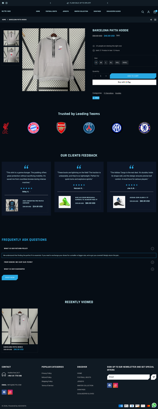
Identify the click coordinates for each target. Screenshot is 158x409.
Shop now (9, 277)
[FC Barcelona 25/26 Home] (151, 19)
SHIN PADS (81, 390)
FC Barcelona (108, 93)
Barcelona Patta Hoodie (13, 347)
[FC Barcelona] (155, 19)
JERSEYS (80, 381)
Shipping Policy (47, 381)
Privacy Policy (47, 373)
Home (4, 20)
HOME (79, 373)
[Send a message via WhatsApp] (154, 405)
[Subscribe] (153, 377)
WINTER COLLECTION (85, 385)
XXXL (125, 62)
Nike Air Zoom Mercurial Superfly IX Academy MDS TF (86, 199)
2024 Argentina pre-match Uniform (33, 202)
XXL (117, 62)
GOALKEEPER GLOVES (85, 394)
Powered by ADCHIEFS (17, 406)
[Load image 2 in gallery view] (11, 54)
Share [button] (97, 98)
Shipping (97, 41)
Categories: (97, 93)
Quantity (96, 71)
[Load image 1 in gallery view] (11, 38)
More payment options (124, 88)
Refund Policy (46, 377)
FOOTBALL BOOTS (84, 377)
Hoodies (118, 93)
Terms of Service (47, 385)
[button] (107, 3)
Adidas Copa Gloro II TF (139, 198)
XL (111, 62)
